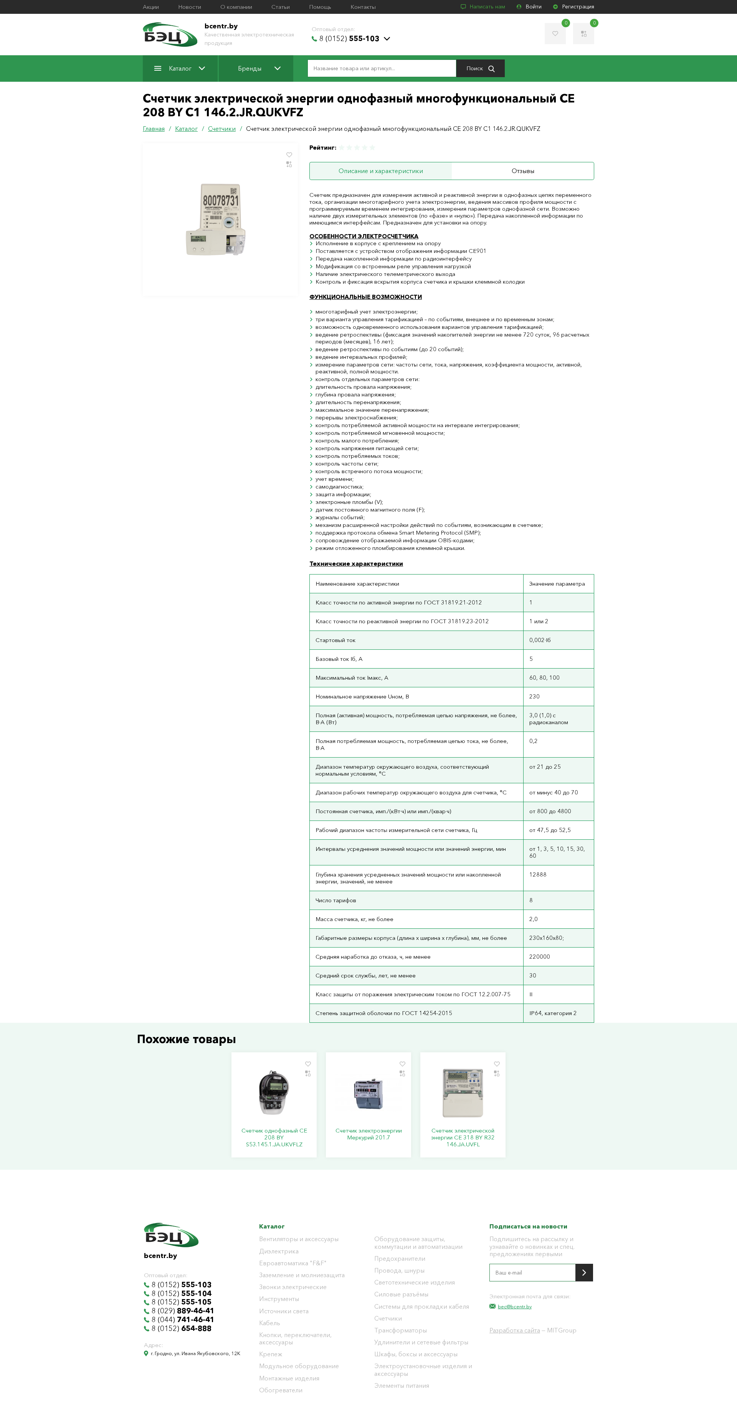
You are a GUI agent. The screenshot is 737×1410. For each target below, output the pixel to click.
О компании (236, 6)
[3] (357, 147)
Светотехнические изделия (414, 1282)
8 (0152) (349, 39)
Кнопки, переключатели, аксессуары (295, 1338)
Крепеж (270, 1354)
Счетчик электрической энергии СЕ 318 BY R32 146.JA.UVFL (463, 1137)
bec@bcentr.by (515, 1306)
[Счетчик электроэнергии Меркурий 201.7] (368, 1092)
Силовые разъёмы (401, 1294)
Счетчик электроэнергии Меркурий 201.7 (368, 1134)
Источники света (284, 1311)
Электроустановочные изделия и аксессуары (423, 1369)
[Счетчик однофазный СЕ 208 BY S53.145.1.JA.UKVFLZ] (274, 1092)
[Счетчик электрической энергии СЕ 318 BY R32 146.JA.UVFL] (463, 1092)
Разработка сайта (514, 1330)
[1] (342, 147)
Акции (151, 6)
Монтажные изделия (289, 1378)
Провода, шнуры (399, 1270)
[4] (364, 147)
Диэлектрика (279, 1251)
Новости (189, 6)
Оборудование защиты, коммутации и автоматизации (418, 1242)
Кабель (269, 1323)
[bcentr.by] (170, 34)
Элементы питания (401, 1385)
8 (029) (183, 1311)
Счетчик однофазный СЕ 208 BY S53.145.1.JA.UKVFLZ (274, 1137)
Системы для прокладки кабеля (421, 1306)
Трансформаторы (400, 1330)
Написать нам (487, 6)
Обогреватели (280, 1390)
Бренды (249, 68)
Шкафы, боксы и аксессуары (416, 1354)
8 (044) (183, 1320)
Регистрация (578, 6)
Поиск (475, 68)
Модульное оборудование (299, 1366)
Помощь (320, 6)
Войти (534, 6)
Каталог (180, 68)
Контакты (363, 6)
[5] (371, 147)
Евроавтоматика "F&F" (293, 1263)
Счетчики (388, 1318)
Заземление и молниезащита (302, 1275)
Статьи (280, 6)
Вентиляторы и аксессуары (299, 1239)
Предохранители (399, 1258)
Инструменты (279, 1299)
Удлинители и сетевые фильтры (421, 1342)
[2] (349, 147)
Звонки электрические (293, 1287)
